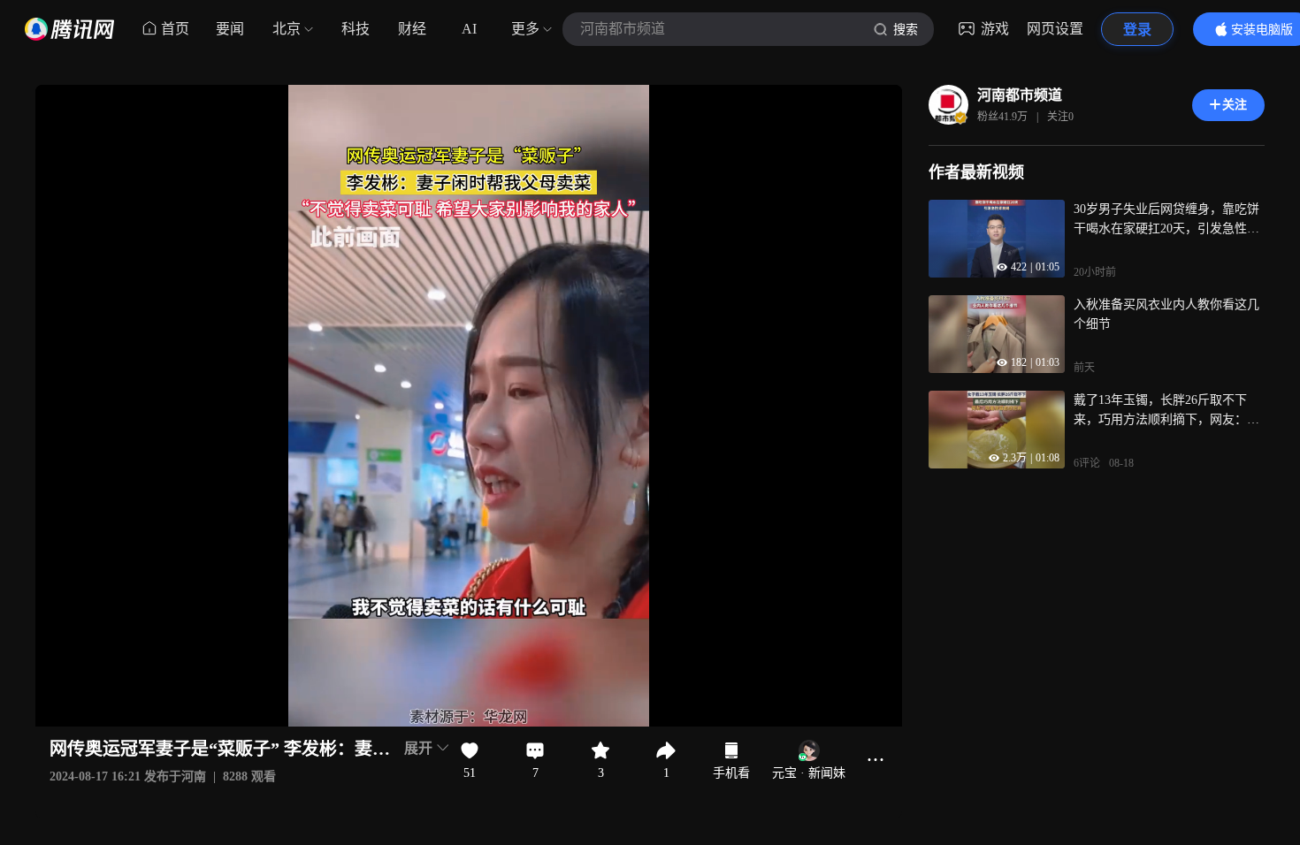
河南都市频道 (1019, 95)
